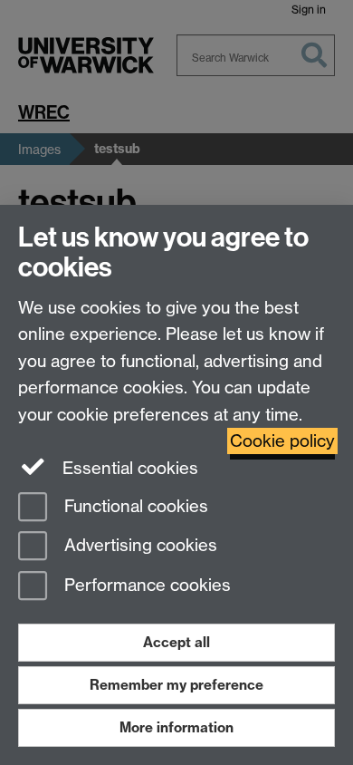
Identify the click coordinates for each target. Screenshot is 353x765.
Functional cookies (134, 506)
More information (176, 727)
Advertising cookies (138, 546)
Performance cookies (145, 586)
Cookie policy (282, 441)
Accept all (176, 642)
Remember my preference (176, 684)
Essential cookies (128, 468)
